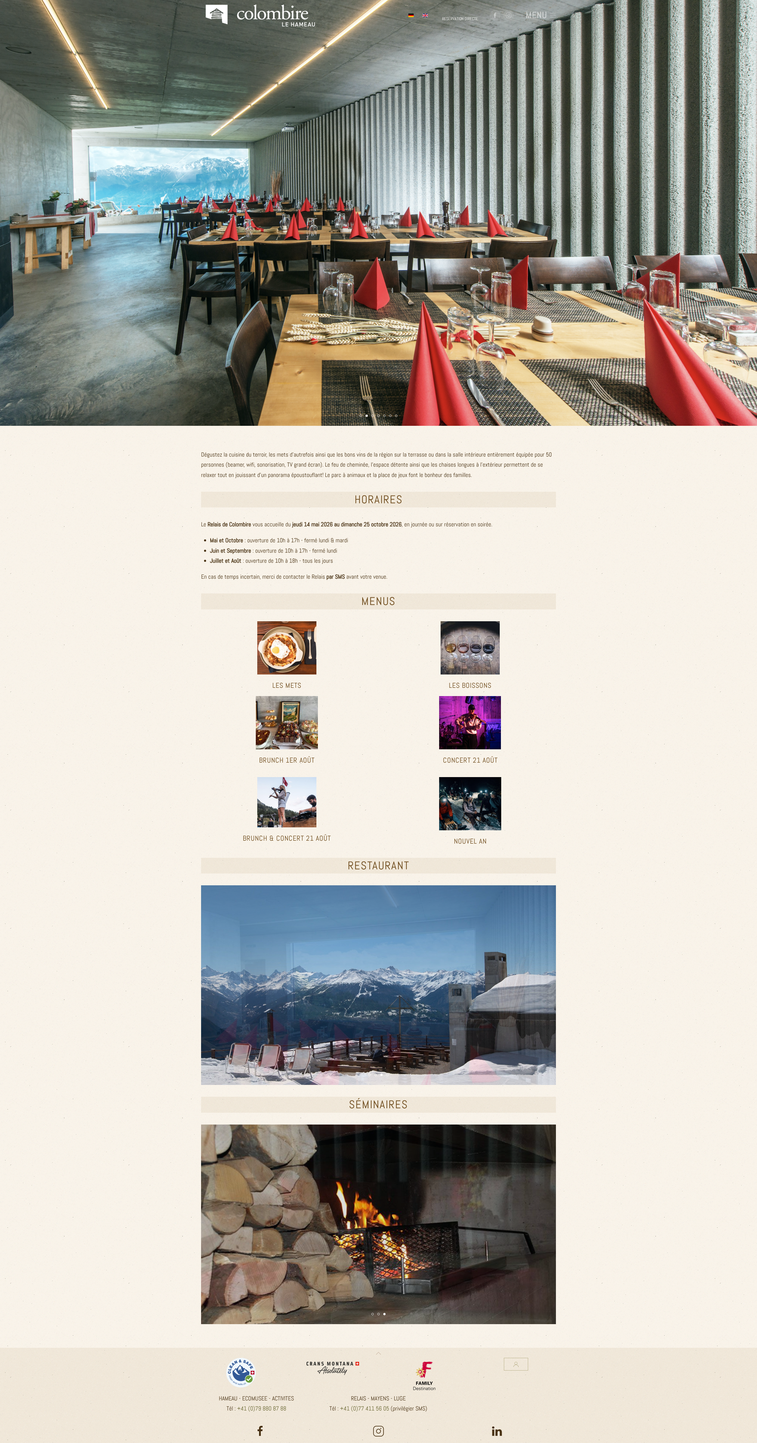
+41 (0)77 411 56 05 (364, 1408)
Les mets (286, 685)
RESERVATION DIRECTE (460, 18)
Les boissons (470, 685)
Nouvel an (470, 841)
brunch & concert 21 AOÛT (287, 838)
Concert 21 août (470, 760)
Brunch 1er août (287, 760)
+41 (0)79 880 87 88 (261, 1408)
